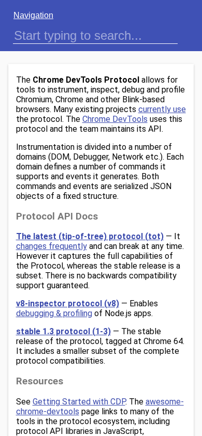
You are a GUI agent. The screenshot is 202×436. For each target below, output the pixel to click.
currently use (162, 109)
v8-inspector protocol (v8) (67, 303)
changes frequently (51, 246)
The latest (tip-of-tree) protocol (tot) (90, 236)
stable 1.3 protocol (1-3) (63, 331)
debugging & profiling (54, 313)
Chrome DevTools (115, 119)
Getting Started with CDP (79, 402)
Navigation (33, 15)
